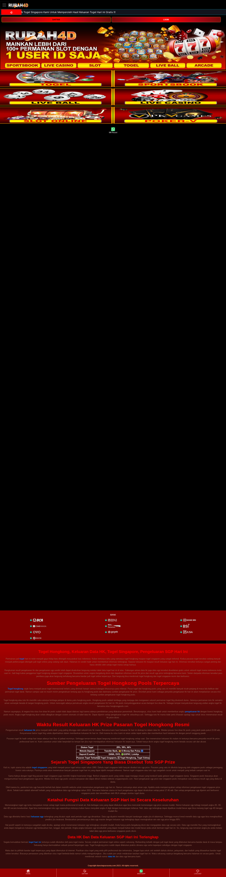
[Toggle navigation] (4, 5)
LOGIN (166, 20)
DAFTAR (56, 20)
